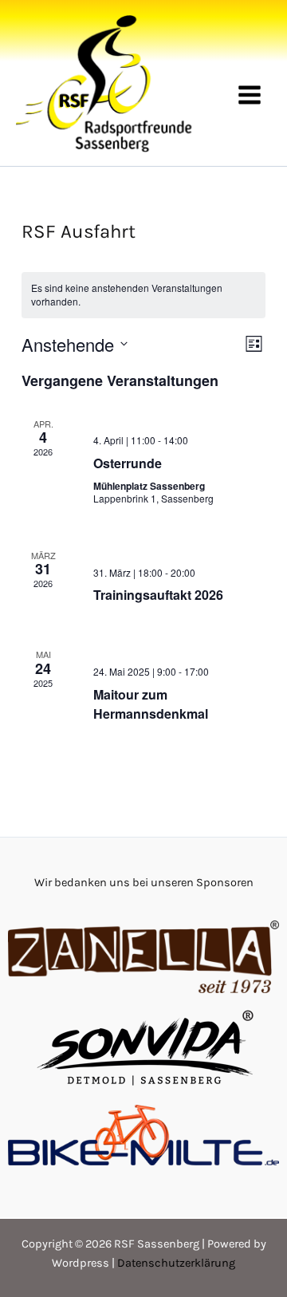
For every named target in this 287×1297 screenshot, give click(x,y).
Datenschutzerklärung (176, 1263)
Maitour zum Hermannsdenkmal (150, 704)
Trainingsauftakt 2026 (158, 594)
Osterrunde (127, 463)
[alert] (143, 294)
